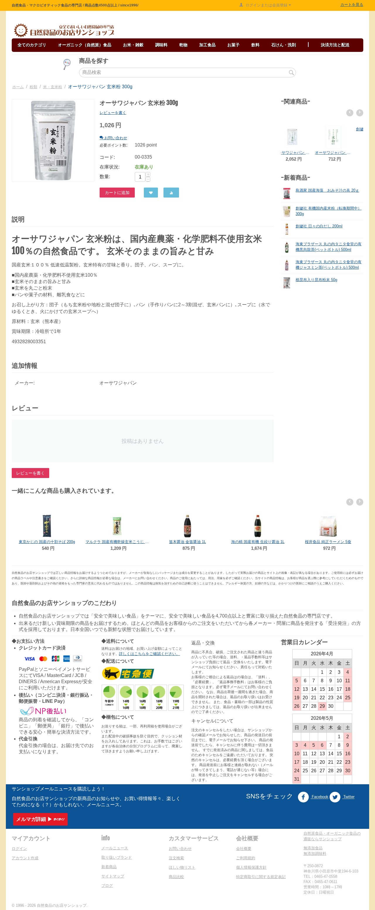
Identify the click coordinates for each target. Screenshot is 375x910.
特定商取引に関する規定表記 (261, 877)
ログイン (19, 848)
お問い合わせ (180, 848)
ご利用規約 (245, 858)
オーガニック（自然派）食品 (84, 44)
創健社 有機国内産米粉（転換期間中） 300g (342, 152)
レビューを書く (113, 112)
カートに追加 (117, 192)
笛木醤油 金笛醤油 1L (117, 542)
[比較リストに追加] (171, 193)
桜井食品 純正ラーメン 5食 (258, 542)
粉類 (33, 87)
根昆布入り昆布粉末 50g (316, 280)
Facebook (319, 797)
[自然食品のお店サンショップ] (64, 30)
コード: (107, 157)
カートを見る (351, 4)
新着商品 (109, 867)
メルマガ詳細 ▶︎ (34, 819)
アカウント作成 (25, 858)
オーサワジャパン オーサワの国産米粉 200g (301, 152)
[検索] (291, 73)
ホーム (18, 87)
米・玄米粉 (52, 87)
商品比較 (176, 877)
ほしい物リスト (182, 867)
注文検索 (176, 858)
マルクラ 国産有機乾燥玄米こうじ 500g (47, 542)
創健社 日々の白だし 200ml (319, 226)
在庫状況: (110, 166)
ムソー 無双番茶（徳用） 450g (328, 518)
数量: (105, 176)
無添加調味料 (315, 853)
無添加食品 (313, 848)
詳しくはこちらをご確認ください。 (149, 654)
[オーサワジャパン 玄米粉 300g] (53, 140)
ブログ (107, 885)
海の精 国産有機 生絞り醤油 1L (187, 542)
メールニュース (114, 848)
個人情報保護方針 (251, 867)
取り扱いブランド (116, 857)
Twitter (348, 797)
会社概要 (243, 848)
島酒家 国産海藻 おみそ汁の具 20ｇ (327, 190)
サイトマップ (112, 876)
